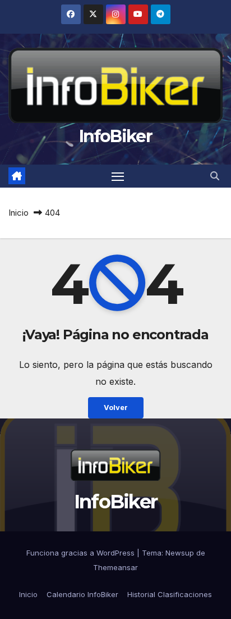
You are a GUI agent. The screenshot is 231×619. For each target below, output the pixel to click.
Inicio (18, 212)
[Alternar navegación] (117, 176)
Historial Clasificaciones (169, 594)
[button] (214, 175)
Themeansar (115, 567)
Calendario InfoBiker (82, 594)
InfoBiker (115, 136)
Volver (116, 407)
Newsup (179, 552)
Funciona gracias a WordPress (81, 552)
